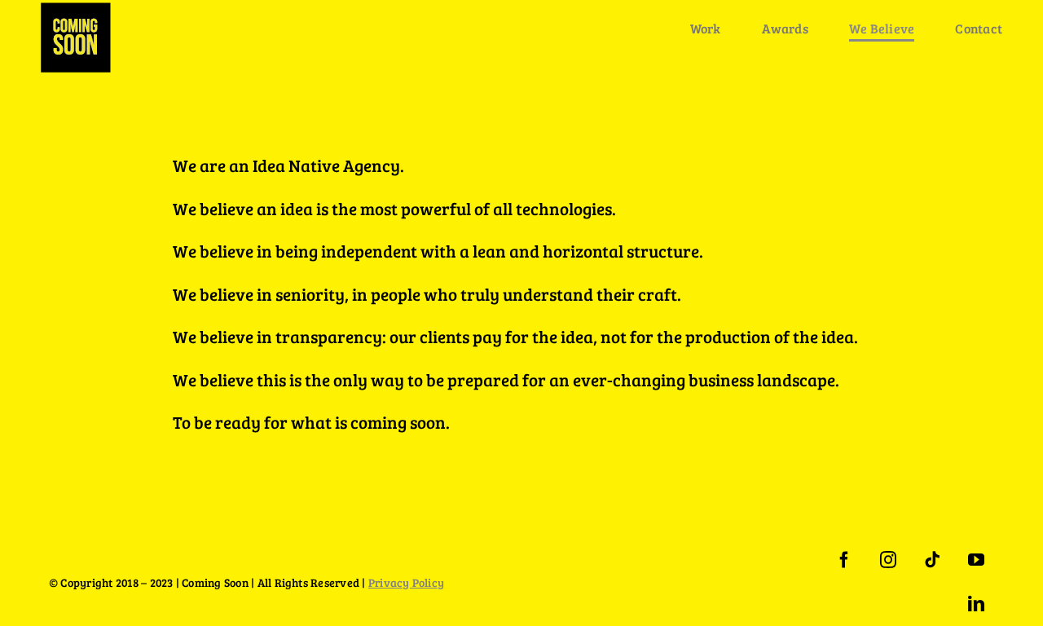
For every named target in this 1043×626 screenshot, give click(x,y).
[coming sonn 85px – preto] (76, 8)
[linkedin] (976, 604)
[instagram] (888, 560)
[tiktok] (932, 560)
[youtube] (976, 560)
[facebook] (844, 560)
